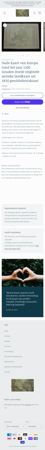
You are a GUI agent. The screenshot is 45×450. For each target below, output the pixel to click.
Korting (7, 346)
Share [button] (6, 114)
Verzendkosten (6, 88)
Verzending (8, 351)
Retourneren (9, 361)
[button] (4, 12)
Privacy (7, 372)
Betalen (7, 341)
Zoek (6, 331)
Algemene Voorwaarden (13, 367)
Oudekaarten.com (18, 446)
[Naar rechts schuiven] (27, 55)
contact (28, 405)
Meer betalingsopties (22, 107)
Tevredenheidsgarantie (13, 356)
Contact (7, 336)
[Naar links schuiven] (17, 55)
